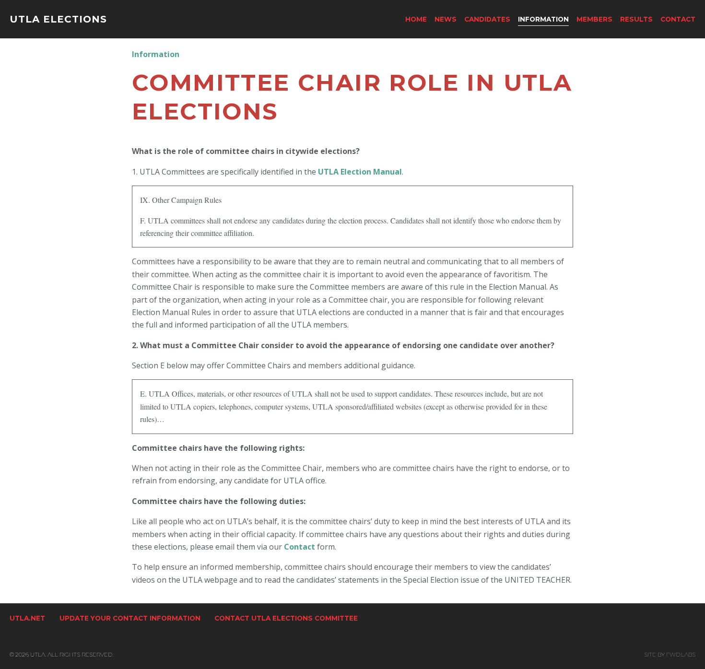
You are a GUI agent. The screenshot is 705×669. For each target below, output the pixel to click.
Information (543, 19)
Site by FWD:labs (669, 654)
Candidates (487, 19)
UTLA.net (27, 618)
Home (416, 19)
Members (594, 19)
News (446, 19)
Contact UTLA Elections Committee (286, 618)
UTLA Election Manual (360, 171)
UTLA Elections (58, 19)
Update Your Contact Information (129, 618)
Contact (677, 19)
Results (636, 19)
